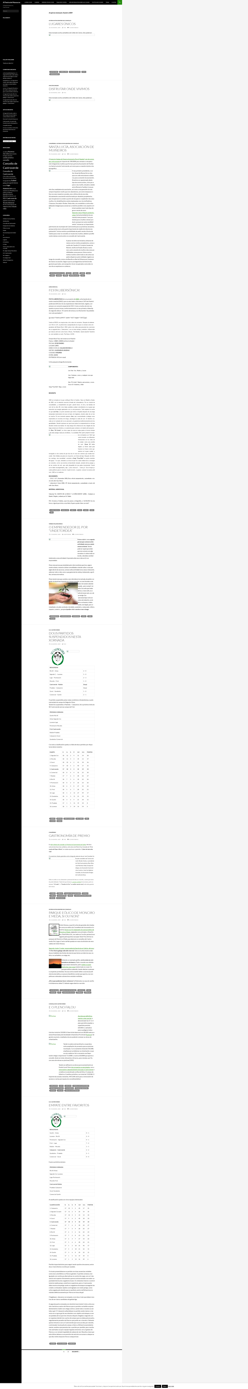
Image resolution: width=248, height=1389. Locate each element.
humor (4, 185)
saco (82, 275)
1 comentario (73, 1109)
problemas (9, 192)
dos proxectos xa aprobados (80, 1067)
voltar (52, 618)
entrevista (11, 178)
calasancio (9, 155)
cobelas (60, 893)
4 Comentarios (73, 1011)
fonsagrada (5, 180)
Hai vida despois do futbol (9, 232)
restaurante (61, 898)
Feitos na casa (6, 228)
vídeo (4, 208)
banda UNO (65, 510)
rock (92, 510)
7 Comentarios (73, 27)
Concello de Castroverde (72, 893)
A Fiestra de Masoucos (11, 2)
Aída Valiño (6, 154)
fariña (82, 273)
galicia (7, 183)
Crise (4, 176)
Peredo (12, 190)
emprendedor (54, 616)
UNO (51, 512)
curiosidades (12, 176)
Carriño (36, 2)
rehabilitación (74, 275)
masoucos (81, 990)
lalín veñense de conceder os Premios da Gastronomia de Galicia (68, 844)
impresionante (54, 74)
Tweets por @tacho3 (8, 63)
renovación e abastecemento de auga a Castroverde (76, 1069)
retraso (52, 1090)
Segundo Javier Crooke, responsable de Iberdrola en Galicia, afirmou (71, 948)
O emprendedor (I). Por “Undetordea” (68, 529)
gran (88, 273)
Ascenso (52, 1343)
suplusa (60, 1090)
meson (70, 895)
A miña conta (28, 2)
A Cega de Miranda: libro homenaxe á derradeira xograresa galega (11, 95)
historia (16, 183)
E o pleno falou (62, 1007)
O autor (114, 2)
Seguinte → (76, 1351)
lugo (8, 185)
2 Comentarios (78, 534)
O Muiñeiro (52, 143)
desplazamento (69, 818)
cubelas (52, 895)
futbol (13, 180)
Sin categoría (6, 255)
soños (84, 616)
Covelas (85, 893)
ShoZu (13, 200)
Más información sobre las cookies (79, 2)
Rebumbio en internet (8, 194)
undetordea (67, 534)
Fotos (9, 180)
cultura (7, 176)
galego (4, 183)
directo (73, 510)
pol (59, 992)
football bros (6, 80)
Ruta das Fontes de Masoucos (10, 119)
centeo (69, 273)
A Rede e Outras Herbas (9, 218)
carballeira (63, 71)
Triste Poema (11, 103)
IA (3, 235)
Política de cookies (97, 2)
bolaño (15, 154)
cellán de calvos (75, 71)
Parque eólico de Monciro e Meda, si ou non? (72, 914)
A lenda (52, 893)
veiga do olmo (7, 206)
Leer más (171, 1386)
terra (90, 616)
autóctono (53, 71)
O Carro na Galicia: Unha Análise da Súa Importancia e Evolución (10, 129)
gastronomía (62, 895)
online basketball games (9, 73)
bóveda (59, 818)
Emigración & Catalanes (9, 225)
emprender (76, 616)
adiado (52, 818)
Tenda (107, 2)
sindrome (88, 992)
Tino (64, 27)
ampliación (53, 1085)
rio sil (14, 196)
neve (87, 818)
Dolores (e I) (11, 97)
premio (52, 898)
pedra (65, 275)
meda (88, 990)
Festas (4, 230)
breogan (5, 155)
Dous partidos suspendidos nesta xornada (65, 636)
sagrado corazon (7, 200)
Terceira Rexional (8, 203)
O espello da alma (7, 125)
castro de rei (54, 990)
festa (79, 510)
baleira (11, 154)
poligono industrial (82, 1088)
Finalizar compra (61, 2)
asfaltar (68, 1085)
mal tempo (80, 818)
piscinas (16, 190)
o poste (52, 821)
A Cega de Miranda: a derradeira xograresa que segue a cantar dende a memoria (10, 89)
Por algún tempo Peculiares (10, 250)
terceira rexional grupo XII (9, 204)
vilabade (13, 206)
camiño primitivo (8, 158)
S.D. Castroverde (54, 630)
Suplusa (88, 1035)
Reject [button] (165, 1386)
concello (6, 160)
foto (84, 71)
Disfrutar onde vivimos (69, 89)
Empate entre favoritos (69, 1105)
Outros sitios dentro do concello (60, 20)
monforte (72, 1343)
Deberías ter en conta (48, 2)
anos (61, 1085)
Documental (6, 178)
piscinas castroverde (56, 1088)
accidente (5, 152)
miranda (14, 188)
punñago (79, 992)
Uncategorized (54, 85)
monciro (53, 992)
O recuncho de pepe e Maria (83, 895)
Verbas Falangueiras (56, 524)
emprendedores (65, 616)
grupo (86, 510)
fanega (76, 273)
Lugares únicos (62, 24)
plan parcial (69, 1088)
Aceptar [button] (158, 1386)
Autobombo (6, 221)
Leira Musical (53, 287)
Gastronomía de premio (69, 836)
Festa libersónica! (64, 290)
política (5, 192)
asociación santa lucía (57, 273)
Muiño (52, 275)
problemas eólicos (68, 992)
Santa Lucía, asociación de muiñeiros (71, 148)
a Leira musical (54, 510)
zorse (4, 88)
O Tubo (5, 244)
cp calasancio (62, 1343)
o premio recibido (76, 882)
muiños (59, 275)
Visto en (5, 262)
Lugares (5, 239)
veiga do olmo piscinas (72, 1090)
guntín (12, 183)
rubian (60, 821)
